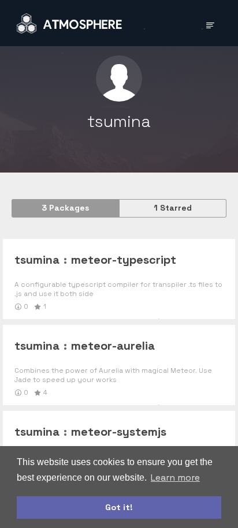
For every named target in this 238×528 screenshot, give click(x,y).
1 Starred (173, 208)
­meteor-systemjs (118, 431)
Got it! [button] (119, 507)
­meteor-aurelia (113, 345)
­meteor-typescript (123, 259)
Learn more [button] (175, 477)
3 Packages (65, 208)
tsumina (37, 259)
